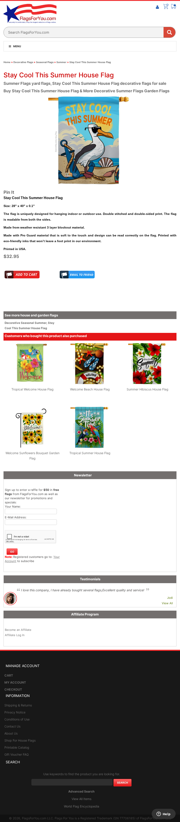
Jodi (170, 597)
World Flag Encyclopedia (81, 806)
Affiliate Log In (15, 635)
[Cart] (166, 6)
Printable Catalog (16, 747)
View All (167, 603)
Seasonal (28, 323)
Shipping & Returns (18, 705)
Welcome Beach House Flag (90, 389)
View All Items (81, 799)
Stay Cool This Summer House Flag (90, 62)
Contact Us (12, 726)
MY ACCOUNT (15, 682)
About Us (11, 733)
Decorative (13, 323)
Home (7, 62)
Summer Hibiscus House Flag (147, 389)
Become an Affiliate (18, 629)
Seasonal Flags (45, 62)
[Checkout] (173, 6)
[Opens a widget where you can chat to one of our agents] (163, 814)
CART (8, 675)
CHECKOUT (13, 689)
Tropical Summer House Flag (89, 453)
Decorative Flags (23, 62)
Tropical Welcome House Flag (32, 389)
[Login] (157, 7)
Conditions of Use (17, 719)
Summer (61, 62)
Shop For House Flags (20, 740)
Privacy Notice (14, 712)
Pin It (9, 192)
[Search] (169, 32)
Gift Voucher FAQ (16, 754)
